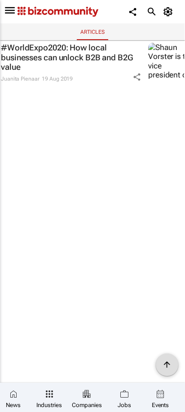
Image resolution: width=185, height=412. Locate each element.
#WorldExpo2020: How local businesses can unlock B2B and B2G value (67, 57)
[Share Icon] (136, 76)
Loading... (17, 95)
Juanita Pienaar (20, 79)
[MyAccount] (169, 11)
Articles (92, 32)
